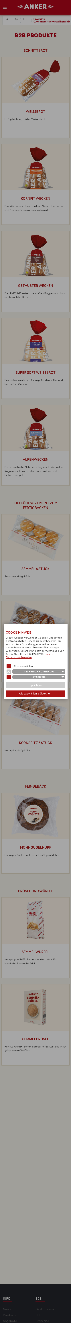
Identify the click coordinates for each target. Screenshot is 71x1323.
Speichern (35, 685)
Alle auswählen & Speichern (35, 693)
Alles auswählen (23, 666)
